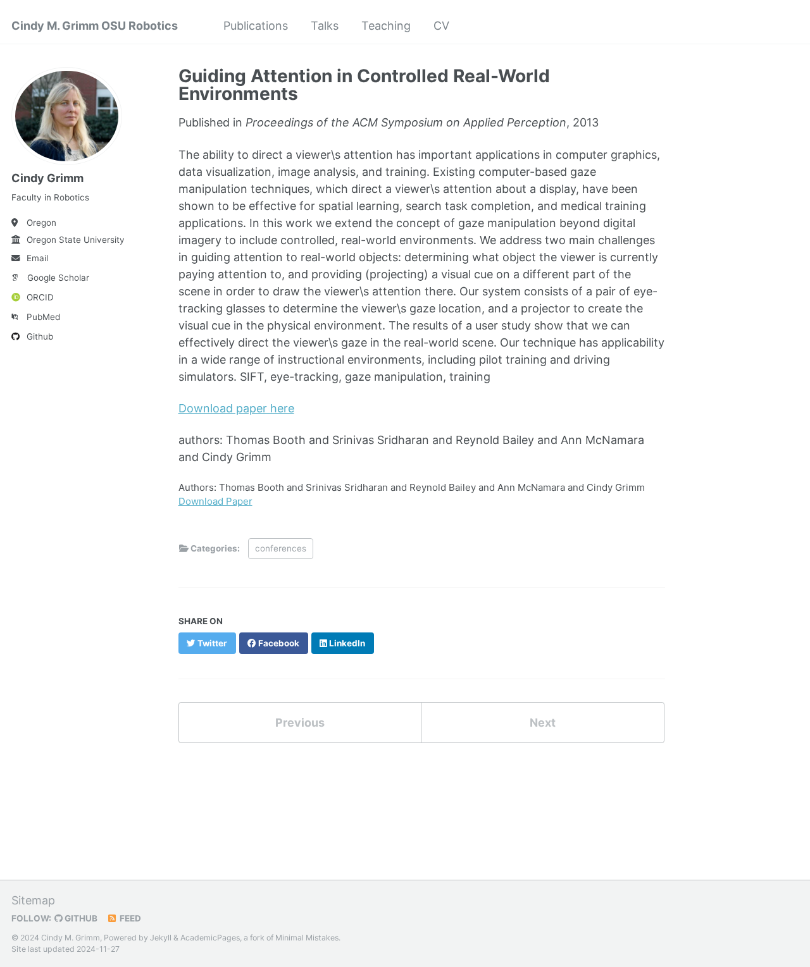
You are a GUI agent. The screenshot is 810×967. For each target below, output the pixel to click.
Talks (325, 25)
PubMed (43, 317)
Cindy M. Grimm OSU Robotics (94, 25)
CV (441, 25)
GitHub (80, 918)
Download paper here (236, 408)
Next (543, 722)
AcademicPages (210, 937)
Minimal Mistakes (307, 937)
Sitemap (33, 900)
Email (37, 258)
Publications (255, 25)
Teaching (386, 25)
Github (40, 336)
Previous (300, 722)
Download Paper (215, 501)
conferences (280, 548)
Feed (129, 918)
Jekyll (160, 937)
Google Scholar (58, 278)
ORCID (40, 297)
